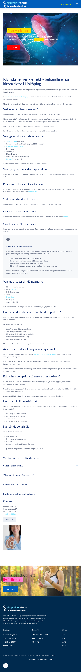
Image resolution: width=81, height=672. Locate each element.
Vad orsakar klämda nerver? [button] (15, 484)
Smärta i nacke (11, 141)
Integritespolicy (32, 659)
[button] (77, 4)
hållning (13, 289)
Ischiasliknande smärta (14, 146)
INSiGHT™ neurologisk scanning (44, 354)
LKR (63, 635)
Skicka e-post (8, 645)
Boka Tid (9, 520)
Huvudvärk (10, 159)
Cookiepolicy (42, 659)
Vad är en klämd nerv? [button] (13, 465)
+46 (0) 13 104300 (10, 514)
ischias (65, 217)
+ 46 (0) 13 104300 (66, 4)
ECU (63, 638)
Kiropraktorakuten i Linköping (17, 97)
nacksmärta (32, 192)
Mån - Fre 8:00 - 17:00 (40, 635)
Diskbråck (10, 297)
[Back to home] (15, 4)
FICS (64, 645)
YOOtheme (51, 655)
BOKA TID (35, 642)
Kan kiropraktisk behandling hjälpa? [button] (19, 494)
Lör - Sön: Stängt (37, 638)
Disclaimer (50, 659)
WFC (64, 642)
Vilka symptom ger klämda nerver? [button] (18, 475)
